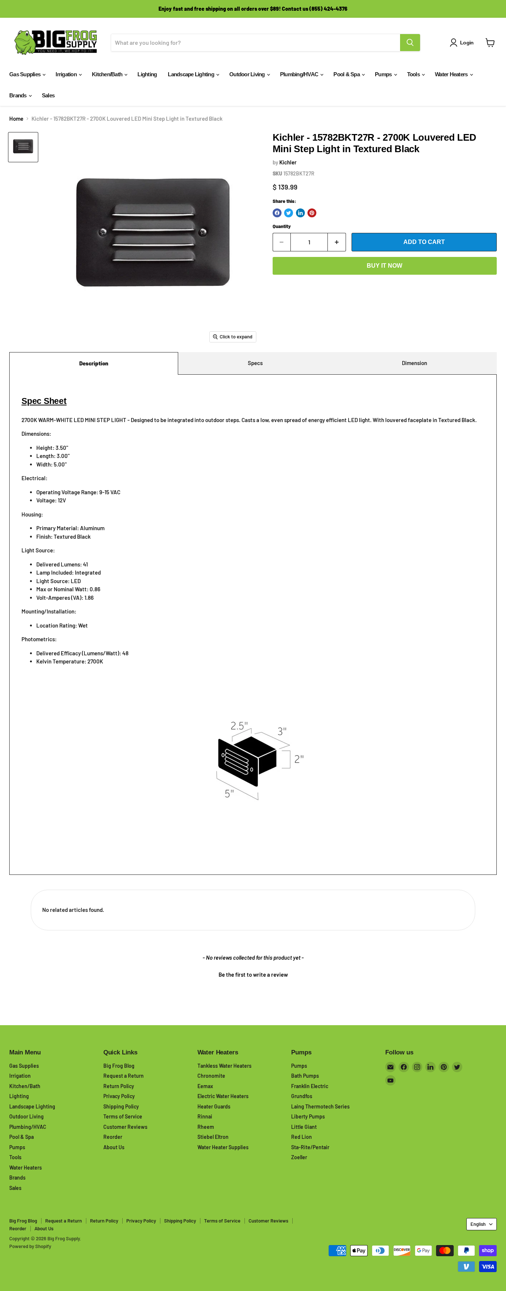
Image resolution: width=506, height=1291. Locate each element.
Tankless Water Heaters (224, 1066)
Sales (48, 95)
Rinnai (204, 1116)
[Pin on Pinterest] (311, 212)
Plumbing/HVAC (300, 74)
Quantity (282, 226)
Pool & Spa (347, 74)
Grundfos (301, 1096)
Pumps (384, 74)
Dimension (414, 362)
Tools (414, 74)
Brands (18, 95)
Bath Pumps (305, 1076)
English (478, 1224)
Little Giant (304, 1127)
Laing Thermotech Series (320, 1106)
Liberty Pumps (308, 1116)
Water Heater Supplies (223, 1147)
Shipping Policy (121, 1106)
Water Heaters (452, 74)
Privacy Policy (119, 1096)
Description (93, 363)
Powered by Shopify (30, 1246)
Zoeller (299, 1157)
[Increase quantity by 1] (337, 242)
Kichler (288, 162)
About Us (113, 1147)
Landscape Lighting (191, 74)
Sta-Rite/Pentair (310, 1147)
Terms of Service (122, 1116)
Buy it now (384, 265)
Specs (255, 362)
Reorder (112, 1137)
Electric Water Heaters (223, 1096)
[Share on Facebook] (277, 212)
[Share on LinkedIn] (300, 212)
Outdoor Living (247, 74)
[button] (253, 974)
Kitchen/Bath (107, 74)
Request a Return (123, 1076)
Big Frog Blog (118, 1066)
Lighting (147, 74)
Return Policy (118, 1086)
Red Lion (301, 1137)
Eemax (205, 1086)
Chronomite (211, 1076)
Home (16, 119)
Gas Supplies (25, 74)
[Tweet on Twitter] (288, 212)
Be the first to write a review (253, 974)
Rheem (205, 1127)
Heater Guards (213, 1106)
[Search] (410, 42)
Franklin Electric (309, 1086)
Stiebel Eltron (213, 1137)
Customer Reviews (125, 1127)
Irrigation (67, 74)
